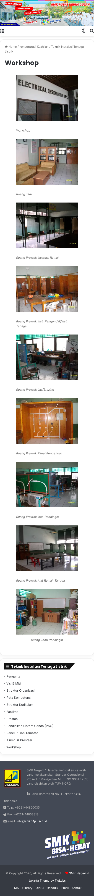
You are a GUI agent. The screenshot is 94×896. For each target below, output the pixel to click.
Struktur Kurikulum (20, 704)
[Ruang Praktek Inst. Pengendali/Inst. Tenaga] (47, 289)
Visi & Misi (13, 683)
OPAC (40, 888)
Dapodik (52, 888)
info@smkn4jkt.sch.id (32, 821)
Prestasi (12, 719)
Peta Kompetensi (18, 697)
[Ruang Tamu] (47, 162)
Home (12, 46)
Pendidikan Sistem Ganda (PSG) (29, 726)
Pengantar (14, 676)
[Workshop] (47, 98)
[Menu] (2, 30)
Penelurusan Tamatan (22, 733)
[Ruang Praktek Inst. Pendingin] (47, 484)
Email (65, 888)
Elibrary (27, 888)
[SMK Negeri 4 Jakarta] (47, 13)
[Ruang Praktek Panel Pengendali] (47, 421)
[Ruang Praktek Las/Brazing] (47, 357)
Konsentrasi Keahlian (34, 46)
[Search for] (91, 30)
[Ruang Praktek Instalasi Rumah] (47, 225)
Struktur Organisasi (20, 690)
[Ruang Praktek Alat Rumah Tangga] (47, 548)
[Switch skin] (83, 30)
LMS (16, 888)
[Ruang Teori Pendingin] (47, 633)
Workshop (13, 747)
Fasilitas (12, 712)
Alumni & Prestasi (19, 740)
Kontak (76, 888)
